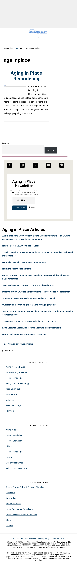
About (8, 520)
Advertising (11, 498)
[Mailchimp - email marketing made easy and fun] (31, 209)
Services (10, 400)
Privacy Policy (43, 539)
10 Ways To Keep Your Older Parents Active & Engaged (28, 298)
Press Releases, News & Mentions (21, 515)
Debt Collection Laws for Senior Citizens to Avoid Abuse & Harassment (36, 292)
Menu (39, 37)
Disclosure (10, 493)
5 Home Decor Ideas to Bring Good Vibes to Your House (29, 321)
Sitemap (64, 539)
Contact (9, 526)
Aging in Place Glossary (16, 468)
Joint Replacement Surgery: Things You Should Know (28, 285)
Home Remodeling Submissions (20, 509)
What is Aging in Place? (16, 372)
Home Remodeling (14, 378)
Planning (10, 411)
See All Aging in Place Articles (18, 344)
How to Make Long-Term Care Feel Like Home (24, 334)
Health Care (11, 394)
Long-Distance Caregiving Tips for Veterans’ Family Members (31, 328)
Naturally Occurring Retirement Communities (24, 262)
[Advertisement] (38, 14)
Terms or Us (14, 539)
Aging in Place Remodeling (26, 76)
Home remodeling (14, 435)
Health (9, 457)
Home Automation (14, 441)
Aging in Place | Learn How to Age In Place (38, 31)
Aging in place (12, 430)
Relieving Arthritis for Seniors (16, 269)
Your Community (13, 389)
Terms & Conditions (29, 539)
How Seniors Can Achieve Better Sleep (20, 246)
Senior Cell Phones (14, 463)
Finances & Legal (13, 405)
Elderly (9, 446)
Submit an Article (13, 504)
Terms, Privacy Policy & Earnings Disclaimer (25, 487)
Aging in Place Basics (15, 367)
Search (5, 143)
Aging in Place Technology (17, 383)
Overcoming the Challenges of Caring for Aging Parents (29, 305)
